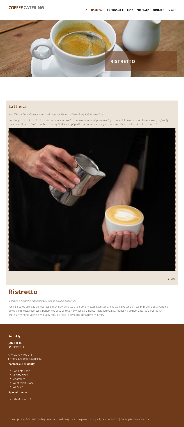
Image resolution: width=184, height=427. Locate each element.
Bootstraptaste (80, 419)
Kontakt (158, 9)
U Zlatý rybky (20, 375)
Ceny (130, 9)
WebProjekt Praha (23, 383)
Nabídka (96, 9)
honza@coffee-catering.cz (27, 358)
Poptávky (143, 9)
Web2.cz (18, 387)
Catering (26, 7)
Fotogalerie (115, 9)
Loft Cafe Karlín (21, 371)
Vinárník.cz (19, 379)
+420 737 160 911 (21, 354)
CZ (169, 9)
